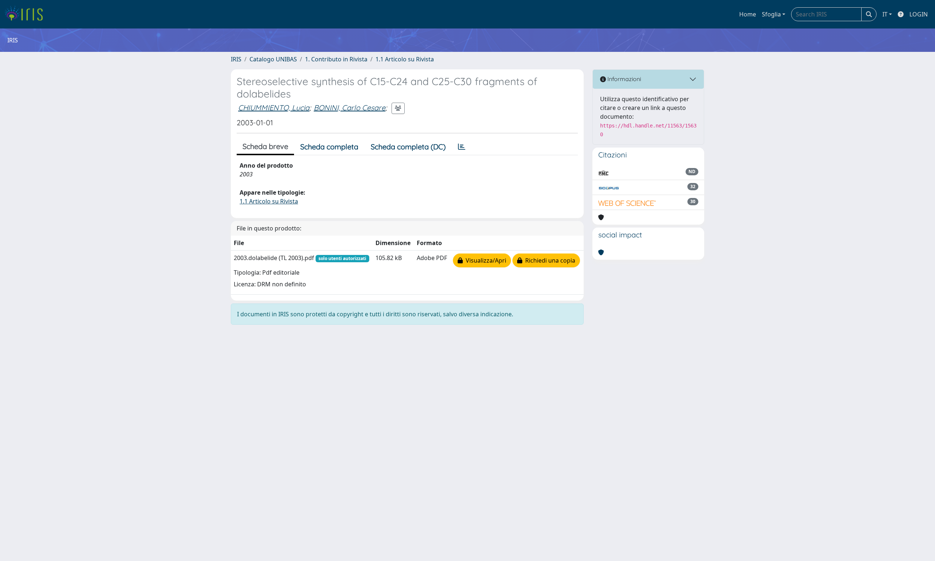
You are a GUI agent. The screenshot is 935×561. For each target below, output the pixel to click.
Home (747, 14)
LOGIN (918, 14)
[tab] (462, 146)
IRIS (236, 59)
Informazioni (623, 79)
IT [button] (885, 14)
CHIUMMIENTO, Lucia (273, 107)
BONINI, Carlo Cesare (349, 107)
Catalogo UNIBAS (273, 59)
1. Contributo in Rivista (336, 59)
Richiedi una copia (548, 260)
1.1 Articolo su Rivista (404, 59)
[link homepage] (26, 14)
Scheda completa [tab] (329, 146)
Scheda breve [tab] (265, 146)
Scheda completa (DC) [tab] (408, 146)
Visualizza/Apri (484, 260)
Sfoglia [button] (771, 14)
